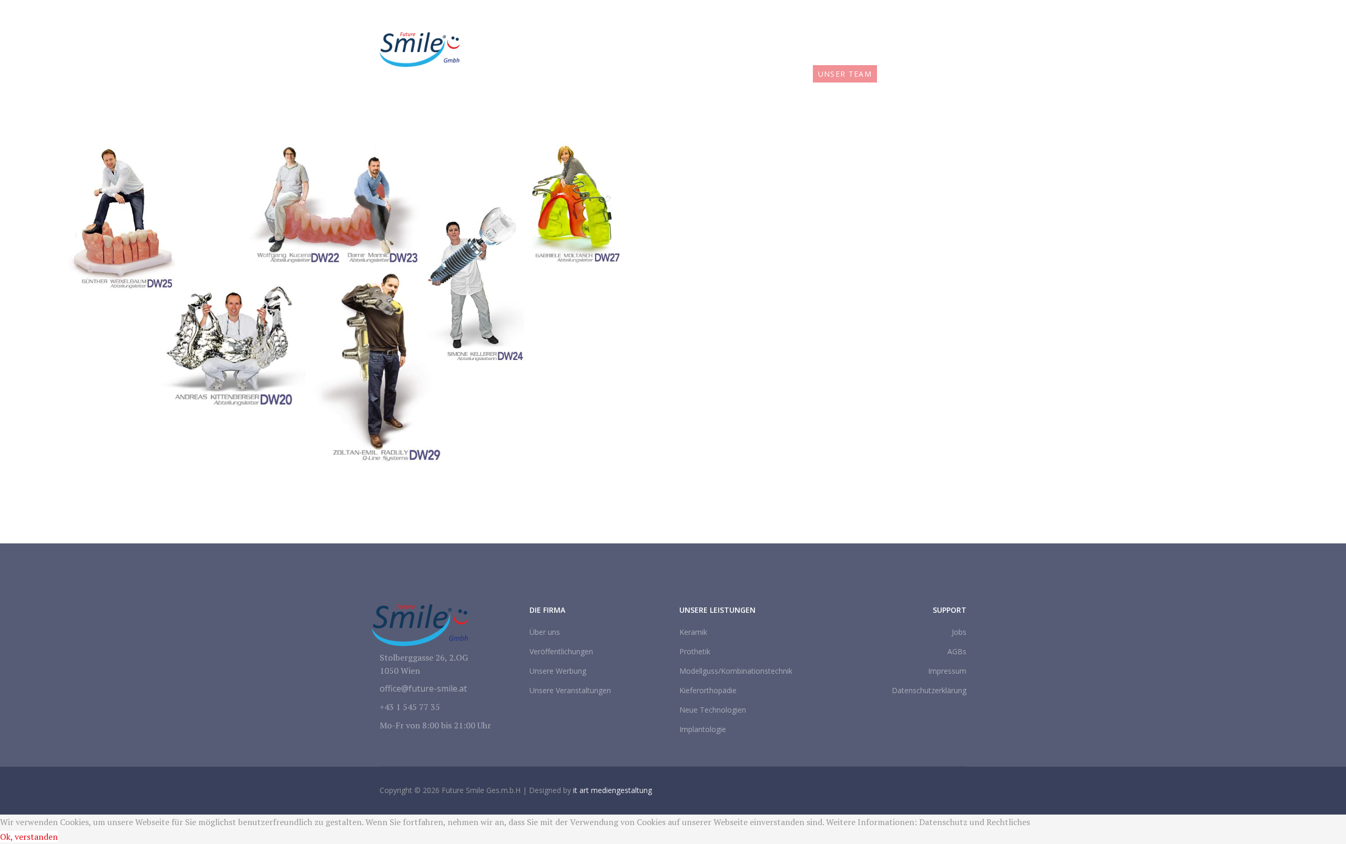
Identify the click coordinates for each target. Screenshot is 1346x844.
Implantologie (702, 729)
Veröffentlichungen (561, 651)
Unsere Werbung (557, 671)
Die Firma (589, 74)
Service (787, 74)
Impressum (947, 671)
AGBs (956, 651)
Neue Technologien (712, 710)
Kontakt (940, 74)
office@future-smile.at (830, 13)
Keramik (693, 632)
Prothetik (694, 651)
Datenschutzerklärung (929, 690)
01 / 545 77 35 (757, 13)
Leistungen (660, 74)
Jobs (895, 74)
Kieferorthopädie (708, 690)
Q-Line (732, 74)
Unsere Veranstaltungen (570, 690)
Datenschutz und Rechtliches (974, 822)
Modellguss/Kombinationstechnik (735, 671)
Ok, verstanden (29, 836)
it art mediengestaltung (612, 790)
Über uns (544, 632)
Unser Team (845, 74)
